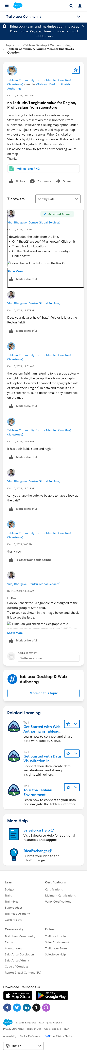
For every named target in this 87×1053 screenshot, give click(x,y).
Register (36, 31)
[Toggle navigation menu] (78, 16)
